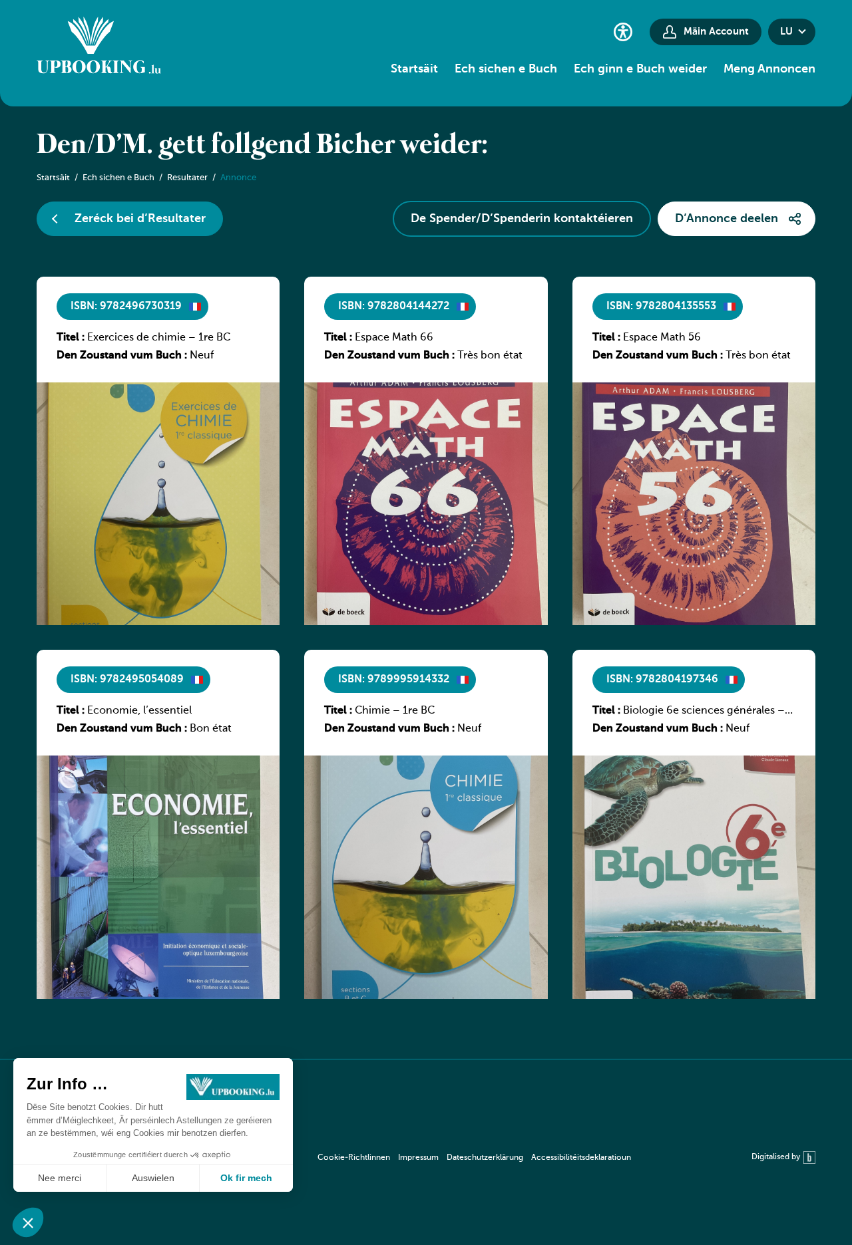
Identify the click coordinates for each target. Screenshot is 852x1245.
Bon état (211, 729)
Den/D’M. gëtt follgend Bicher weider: (262, 146)
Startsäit (414, 69)
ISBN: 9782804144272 (393, 306)
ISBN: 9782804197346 (662, 679)
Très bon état (490, 355)
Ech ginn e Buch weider (640, 69)
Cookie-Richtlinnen (354, 1158)
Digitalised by (775, 1157)
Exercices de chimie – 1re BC (158, 338)
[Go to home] (99, 47)
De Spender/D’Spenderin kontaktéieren (522, 219)
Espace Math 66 (394, 338)
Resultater (187, 178)
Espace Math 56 (662, 338)
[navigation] (474, 1157)
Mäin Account (716, 32)
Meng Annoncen (769, 69)
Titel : (71, 338)
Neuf (202, 355)
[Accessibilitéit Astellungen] (623, 31)
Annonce (238, 178)
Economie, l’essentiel (139, 711)
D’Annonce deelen (726, 219)
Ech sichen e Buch (506, 69)
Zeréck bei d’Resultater (140, 219)
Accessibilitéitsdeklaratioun (581, 1158)
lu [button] (786, 32)
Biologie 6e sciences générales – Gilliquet (704, 712)
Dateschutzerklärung (485, 1158)
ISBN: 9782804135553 (661, 306)
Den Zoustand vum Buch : (122, 355)
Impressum (418, 1158)
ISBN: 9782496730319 (126, 306)
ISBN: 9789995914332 (393, 679)
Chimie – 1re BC (395, 711)
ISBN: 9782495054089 (127, 679)
